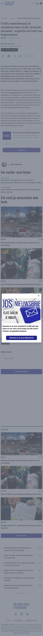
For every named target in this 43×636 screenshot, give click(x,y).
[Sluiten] (39, 296)
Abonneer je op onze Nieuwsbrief (21, 338)
